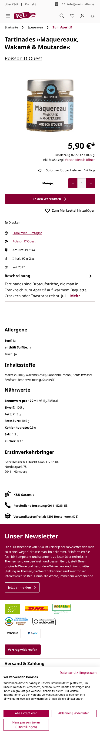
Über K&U (11, 4)
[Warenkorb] (92, 15)
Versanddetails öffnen (80, 160)
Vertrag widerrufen (22, 649)
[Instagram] (56, 4)
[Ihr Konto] (82, 15)
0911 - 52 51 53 (57, 505)
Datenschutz (69, 673)
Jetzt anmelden (20, 587)
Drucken (14, 222)
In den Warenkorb (47, 199)
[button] (50, 663)
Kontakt (30, 4)
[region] (50, 105)
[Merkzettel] (72, 15)
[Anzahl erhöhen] (90, 183)
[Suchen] (62, 15)
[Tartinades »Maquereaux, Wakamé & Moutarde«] (50, 105)
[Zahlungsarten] (12, 633)
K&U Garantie (23, 494)
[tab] (49, 286)
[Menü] (8, 15)
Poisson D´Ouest (23, 58)
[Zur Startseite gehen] (25, 15)
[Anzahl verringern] (72, 183)
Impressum (88, 673)
